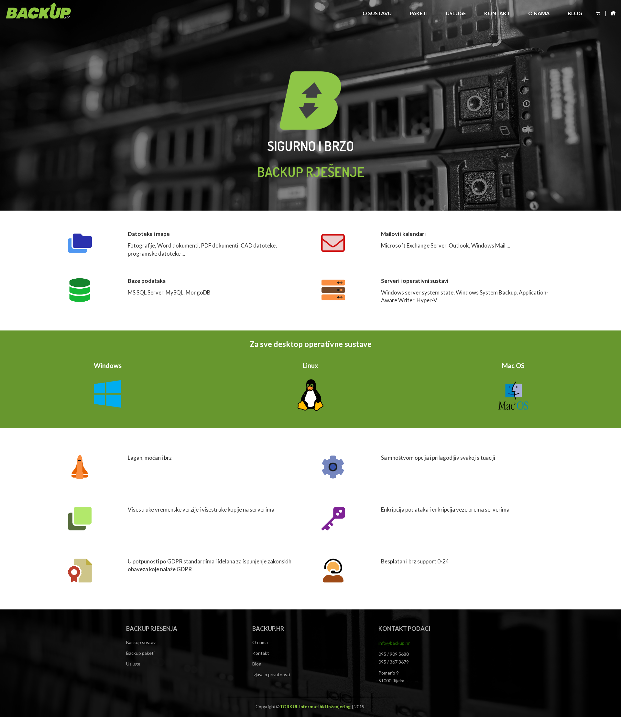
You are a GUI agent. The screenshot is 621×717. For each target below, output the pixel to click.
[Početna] (611, 13)
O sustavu (377, 13)
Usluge (456, 13)
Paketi (419, 13)
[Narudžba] (598, 13)
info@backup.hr (394, 643)
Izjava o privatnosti (271, 674)
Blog (575, 13)
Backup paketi (140, 653)
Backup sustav (141, 642)
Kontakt (497, 13)
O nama (539, 13)
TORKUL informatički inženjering (316, 706)
